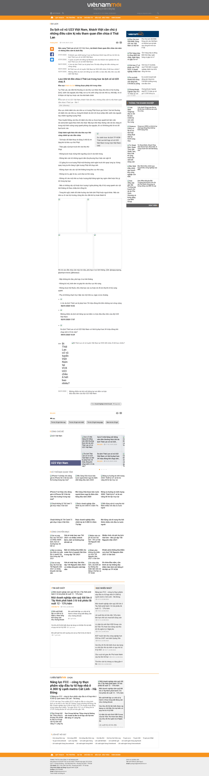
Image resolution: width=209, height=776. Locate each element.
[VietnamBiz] (135, 33)
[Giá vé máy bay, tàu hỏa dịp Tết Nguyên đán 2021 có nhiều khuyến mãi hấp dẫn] (56, 568)
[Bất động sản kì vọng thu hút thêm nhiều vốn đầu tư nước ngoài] (113, 508)
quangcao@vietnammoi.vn (138, 763)
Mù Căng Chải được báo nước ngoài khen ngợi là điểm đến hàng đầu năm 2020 (87, 494)
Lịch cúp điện (72, 741)
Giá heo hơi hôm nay (114, 738)
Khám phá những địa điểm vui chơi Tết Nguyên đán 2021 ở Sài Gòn (113, 552)
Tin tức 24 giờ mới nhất (76, 422)
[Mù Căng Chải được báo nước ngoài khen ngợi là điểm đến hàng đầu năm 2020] (87, 480)
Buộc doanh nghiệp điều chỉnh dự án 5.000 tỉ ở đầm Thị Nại (85, 522)
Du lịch (54, 24)
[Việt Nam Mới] (104, 6)
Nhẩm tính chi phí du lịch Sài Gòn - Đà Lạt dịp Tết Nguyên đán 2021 (113, 537)
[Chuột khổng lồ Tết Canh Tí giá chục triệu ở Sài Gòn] (62, 506)
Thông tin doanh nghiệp (141, 103)
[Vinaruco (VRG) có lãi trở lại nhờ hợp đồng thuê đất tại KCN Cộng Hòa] (131, 133)
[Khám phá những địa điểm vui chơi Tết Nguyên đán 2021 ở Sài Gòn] (94, 554)
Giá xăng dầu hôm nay (86, 738)
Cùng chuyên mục (60, 532)
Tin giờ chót (58, 588)
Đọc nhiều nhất (104, 588)
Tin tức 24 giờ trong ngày (95, 422)
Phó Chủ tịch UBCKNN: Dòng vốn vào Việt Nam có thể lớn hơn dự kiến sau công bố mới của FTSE (149, 43)
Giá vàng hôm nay (59, 738)
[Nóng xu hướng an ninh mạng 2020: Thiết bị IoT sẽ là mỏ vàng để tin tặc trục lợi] (113, 480)
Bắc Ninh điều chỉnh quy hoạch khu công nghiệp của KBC (147, 167)
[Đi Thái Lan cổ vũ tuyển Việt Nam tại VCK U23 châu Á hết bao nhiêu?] (98, 363)
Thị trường (70, 18)
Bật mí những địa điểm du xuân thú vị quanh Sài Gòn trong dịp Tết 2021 (75, 552)
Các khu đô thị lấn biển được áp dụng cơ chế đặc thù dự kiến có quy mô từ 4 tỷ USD (109, 647)
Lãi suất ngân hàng (86, 741)
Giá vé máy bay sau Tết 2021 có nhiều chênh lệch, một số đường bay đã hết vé (74, 538)
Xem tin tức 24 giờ (112, 422)
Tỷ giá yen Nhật (148, 738)
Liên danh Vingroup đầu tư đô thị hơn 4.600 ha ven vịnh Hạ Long (147, 109)
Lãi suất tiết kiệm (100, 741)
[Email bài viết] (120, 42)
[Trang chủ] (52, 18)
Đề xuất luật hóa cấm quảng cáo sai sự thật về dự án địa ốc (71, 633)
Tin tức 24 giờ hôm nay (58, 422)
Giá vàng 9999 (72, 738)
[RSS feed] (63, 13)
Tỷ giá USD (137, 738)
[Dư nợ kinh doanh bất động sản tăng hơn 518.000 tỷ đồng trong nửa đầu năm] (134, 80)
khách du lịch (70, 86)
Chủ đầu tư (88, 18)
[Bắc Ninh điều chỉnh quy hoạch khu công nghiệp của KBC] (131, 171)
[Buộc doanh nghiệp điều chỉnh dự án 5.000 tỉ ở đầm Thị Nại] (87, 508)
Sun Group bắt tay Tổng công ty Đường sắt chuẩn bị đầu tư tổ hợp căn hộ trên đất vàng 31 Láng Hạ (80, 715)
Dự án (79, 18)
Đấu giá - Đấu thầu (102, 18)
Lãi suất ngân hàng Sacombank (63, 743)
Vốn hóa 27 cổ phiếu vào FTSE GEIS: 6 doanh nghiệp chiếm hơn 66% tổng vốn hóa (150, 68)
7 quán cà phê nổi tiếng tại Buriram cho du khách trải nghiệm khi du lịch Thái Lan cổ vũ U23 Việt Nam (93, 61)
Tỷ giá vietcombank (59, 741)
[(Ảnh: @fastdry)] (90, 101)
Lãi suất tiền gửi (114, 741)
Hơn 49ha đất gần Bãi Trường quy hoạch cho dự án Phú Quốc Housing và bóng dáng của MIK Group (147, 183)
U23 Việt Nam (83, 48)
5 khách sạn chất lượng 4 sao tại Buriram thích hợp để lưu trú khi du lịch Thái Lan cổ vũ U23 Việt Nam (94, 56)
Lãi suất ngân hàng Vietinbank (105, 743)
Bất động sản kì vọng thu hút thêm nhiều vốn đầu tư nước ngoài (112, 522)
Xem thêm (153, 205)
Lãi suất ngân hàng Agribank (131, 741)
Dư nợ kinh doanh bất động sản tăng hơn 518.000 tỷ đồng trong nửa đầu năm (149, 80)
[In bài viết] (116, 42)
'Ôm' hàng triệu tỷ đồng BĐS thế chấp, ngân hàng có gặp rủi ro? (149, 55)
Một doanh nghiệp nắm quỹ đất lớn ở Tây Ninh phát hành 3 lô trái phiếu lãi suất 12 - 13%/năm (71, 600)
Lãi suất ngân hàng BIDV (84, 743)
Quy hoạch (59, 18)
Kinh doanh (116, 18)
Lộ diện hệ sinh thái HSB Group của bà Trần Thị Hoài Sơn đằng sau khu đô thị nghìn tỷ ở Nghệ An (108, 626)
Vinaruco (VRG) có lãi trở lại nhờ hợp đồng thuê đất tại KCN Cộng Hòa (147, 128)
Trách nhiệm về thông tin (57, 773)
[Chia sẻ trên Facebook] (52, 54)
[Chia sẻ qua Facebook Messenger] (52, 60)
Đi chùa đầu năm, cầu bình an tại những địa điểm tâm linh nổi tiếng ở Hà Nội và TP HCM (112, 565)
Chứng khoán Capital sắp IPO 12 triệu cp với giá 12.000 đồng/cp (149, 91)
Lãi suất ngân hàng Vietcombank (129, 743)
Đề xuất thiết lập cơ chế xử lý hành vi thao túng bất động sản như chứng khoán (80, 613)
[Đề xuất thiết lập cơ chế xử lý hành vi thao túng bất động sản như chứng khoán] (57, 615)
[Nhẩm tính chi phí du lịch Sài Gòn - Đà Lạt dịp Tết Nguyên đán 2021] (94, 541)
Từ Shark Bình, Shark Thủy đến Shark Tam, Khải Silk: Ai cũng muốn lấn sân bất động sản (148, 147)
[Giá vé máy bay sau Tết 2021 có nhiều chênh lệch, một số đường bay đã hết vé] (56, 541)
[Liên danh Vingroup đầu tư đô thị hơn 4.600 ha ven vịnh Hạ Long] (131, 115)
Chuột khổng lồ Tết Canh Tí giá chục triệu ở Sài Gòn (61, 521)
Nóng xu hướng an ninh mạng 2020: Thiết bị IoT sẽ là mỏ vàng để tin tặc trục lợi (112, 494)
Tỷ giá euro (127, 738)
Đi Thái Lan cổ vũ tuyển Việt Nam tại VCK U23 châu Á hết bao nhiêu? (94, 69)
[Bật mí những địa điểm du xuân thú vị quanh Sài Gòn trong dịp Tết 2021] (56, 554)
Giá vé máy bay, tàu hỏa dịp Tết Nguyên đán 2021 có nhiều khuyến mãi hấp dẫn (75, 565)
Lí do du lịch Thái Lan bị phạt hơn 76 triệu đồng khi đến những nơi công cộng (93, 65)
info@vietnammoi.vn (60, 771)
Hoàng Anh (54, 42)
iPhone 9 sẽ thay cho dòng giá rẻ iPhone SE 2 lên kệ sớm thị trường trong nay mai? (61, 495)
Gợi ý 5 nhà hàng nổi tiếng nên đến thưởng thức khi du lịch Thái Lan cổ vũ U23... (108, 439)
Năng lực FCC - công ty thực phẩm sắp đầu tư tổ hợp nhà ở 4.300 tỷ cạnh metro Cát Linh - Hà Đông (109, 594)
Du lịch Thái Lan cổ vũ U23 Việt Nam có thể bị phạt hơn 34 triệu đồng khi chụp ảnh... (108, 456)
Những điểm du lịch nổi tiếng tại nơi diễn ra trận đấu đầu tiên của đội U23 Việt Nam (94, 73)
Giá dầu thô (100, 738)
